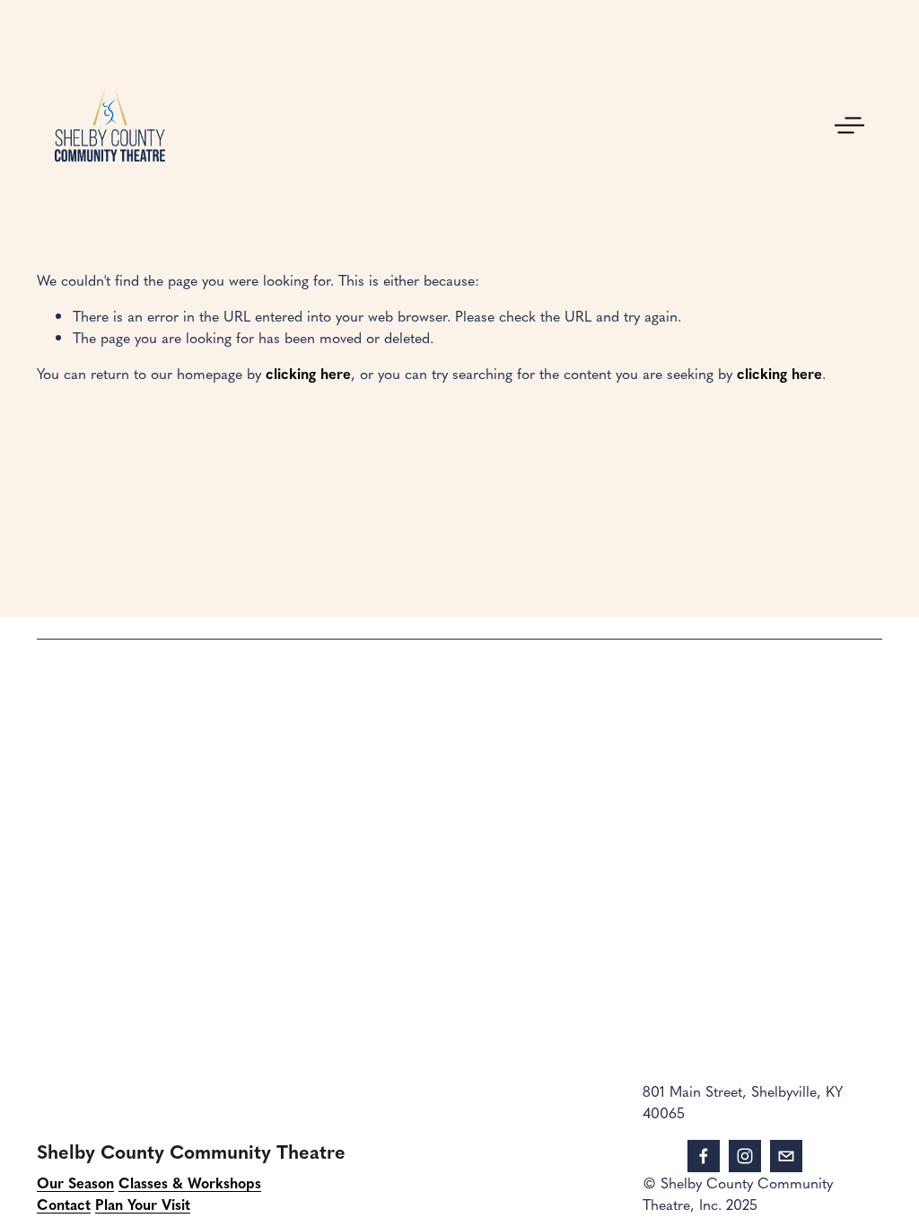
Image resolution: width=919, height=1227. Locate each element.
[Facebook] (703, 1156)
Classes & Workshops (189, 1182)
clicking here (308, 373)
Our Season (75, 1182)
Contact (64, 1204)
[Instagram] (745, 1156)
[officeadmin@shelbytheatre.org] (786, 1156)
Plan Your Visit (142, 1204)
